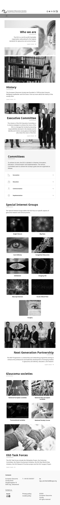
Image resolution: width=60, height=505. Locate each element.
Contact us (8, 490)
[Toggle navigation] (7, 15)
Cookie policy (26, 496)
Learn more (30, 44)
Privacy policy (26, 494)
